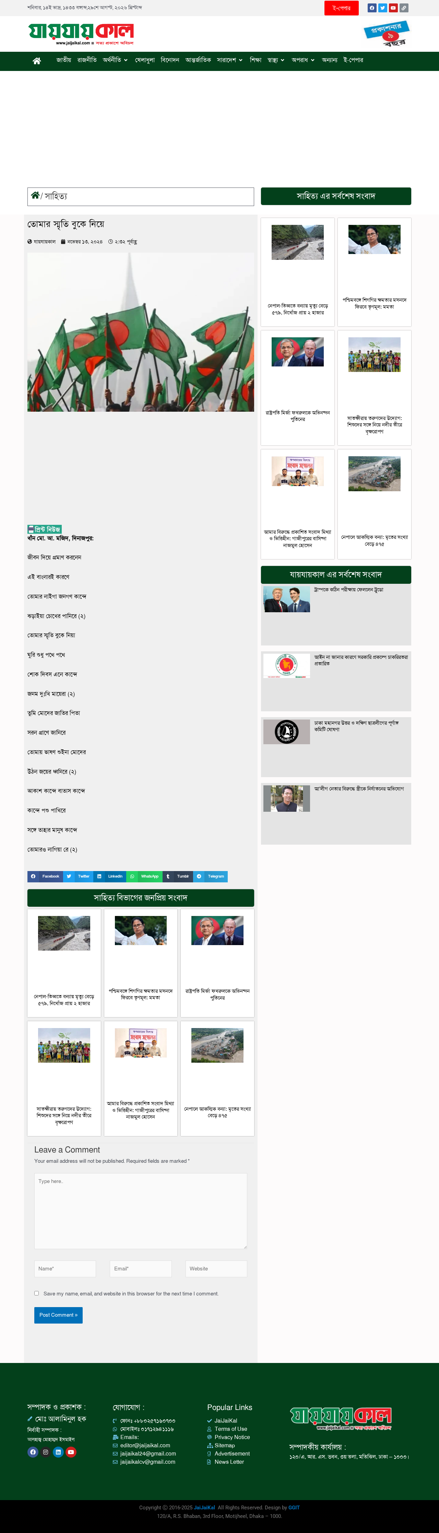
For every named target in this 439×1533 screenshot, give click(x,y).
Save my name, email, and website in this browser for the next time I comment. (131, 1293)
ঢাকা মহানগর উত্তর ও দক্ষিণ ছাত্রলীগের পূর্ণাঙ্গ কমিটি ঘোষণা (357, 726)
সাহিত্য (56, 196)
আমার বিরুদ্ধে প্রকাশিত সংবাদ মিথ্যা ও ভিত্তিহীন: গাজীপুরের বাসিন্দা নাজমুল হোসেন (140, 1110)
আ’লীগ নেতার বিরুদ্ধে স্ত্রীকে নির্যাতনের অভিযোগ (359, 788)
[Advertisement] (219, 122)
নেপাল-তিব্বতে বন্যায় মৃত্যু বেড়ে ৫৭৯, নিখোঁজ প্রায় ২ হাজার (64, 1000)
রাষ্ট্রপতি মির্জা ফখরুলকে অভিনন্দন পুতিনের (218, 994)
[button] (45, 876)
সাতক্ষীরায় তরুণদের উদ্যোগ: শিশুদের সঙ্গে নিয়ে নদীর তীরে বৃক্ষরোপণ (64, 1116)
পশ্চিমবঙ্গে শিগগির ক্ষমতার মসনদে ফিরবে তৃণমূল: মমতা (141, 994)
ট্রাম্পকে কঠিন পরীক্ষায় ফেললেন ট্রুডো (349, 589)
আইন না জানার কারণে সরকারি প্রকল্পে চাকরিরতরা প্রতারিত (361, 660)
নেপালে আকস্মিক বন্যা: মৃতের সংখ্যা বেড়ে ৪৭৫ (217, 1112)
